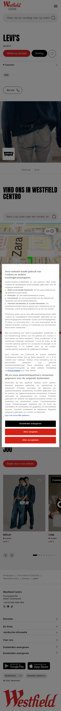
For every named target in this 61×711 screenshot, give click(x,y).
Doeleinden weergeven (30, 424)
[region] (31, 356)
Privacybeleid (14, 371)
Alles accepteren (30, 440)
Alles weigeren (30, 432)
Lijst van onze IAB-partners (17, 415)
